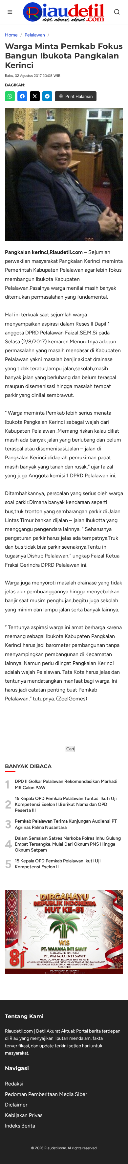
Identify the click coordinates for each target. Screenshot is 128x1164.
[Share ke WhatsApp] (10, 96)
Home (11, 35)
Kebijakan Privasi (24, 1115)
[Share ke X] (35, 96)
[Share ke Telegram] (47, 96)
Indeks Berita (20, 1126)
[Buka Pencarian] (117, 12)
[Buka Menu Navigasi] (10, 12)
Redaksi (14, 1084)
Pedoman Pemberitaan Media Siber (46, 1094)
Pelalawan (35, 35)
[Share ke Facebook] (22, 96)
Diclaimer (16, 1105)
